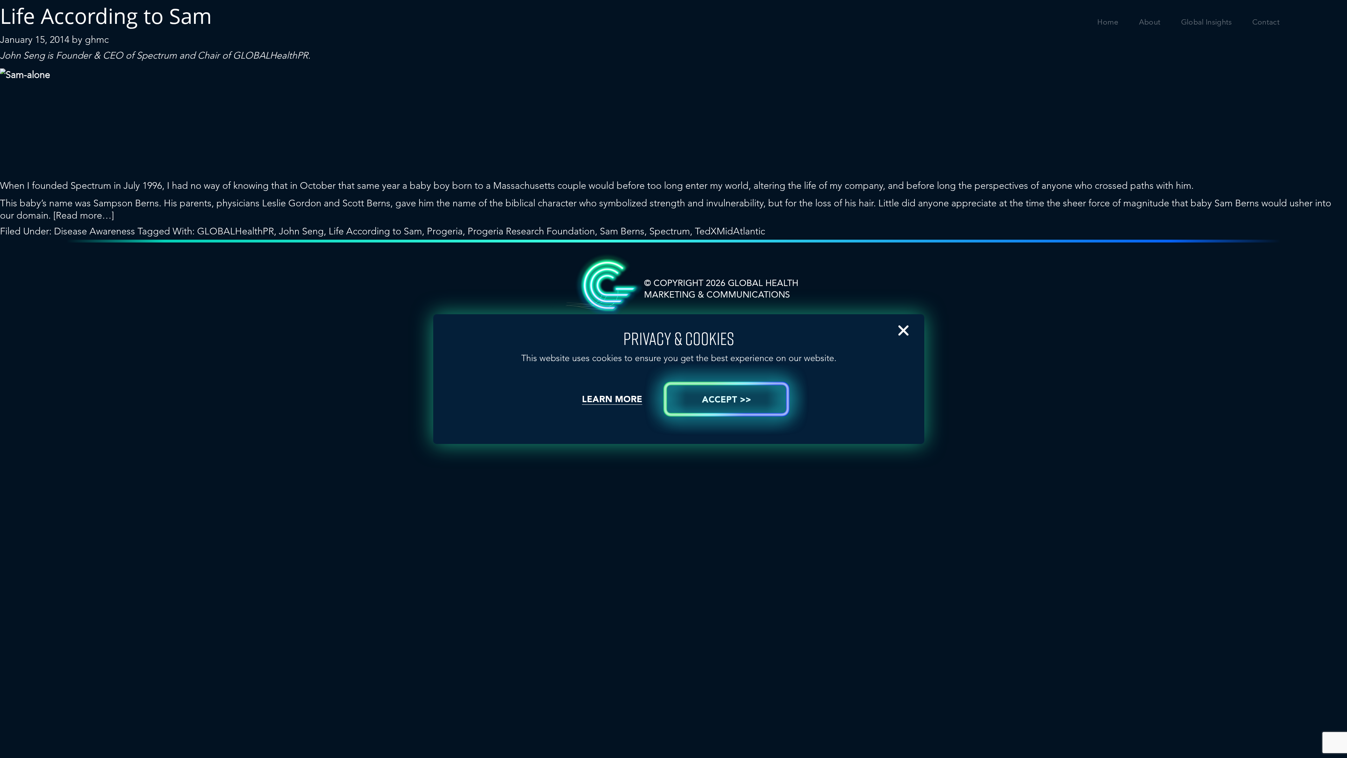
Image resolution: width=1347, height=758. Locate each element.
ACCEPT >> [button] (726, 400)
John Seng (301, 231)
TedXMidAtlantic (730, 231)
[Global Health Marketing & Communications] (176, 28)
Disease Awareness (94, 231)
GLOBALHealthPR (270, 55)
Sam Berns (622, 231)
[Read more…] (83, 215)
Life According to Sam (375, 231)
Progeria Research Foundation (531, 231)
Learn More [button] (612, 399)
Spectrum (156, 55)
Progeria (445, 231)
